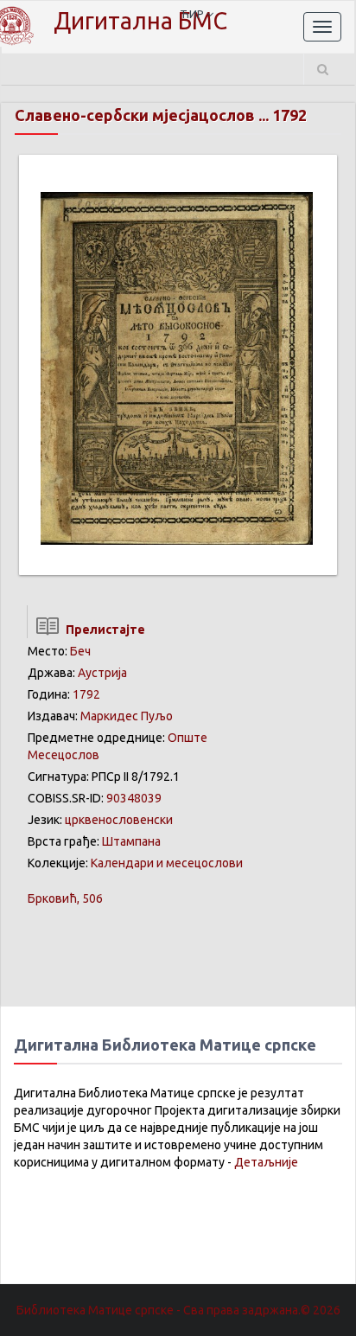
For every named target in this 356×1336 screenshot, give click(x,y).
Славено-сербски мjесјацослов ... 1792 (161, 115)
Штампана (131, 841)
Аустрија (102, 673)
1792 (86, 694)
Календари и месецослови (167, 863)
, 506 (65, 898)
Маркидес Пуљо (126, 716)
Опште (187, 738)
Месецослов (63, 755)
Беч (80, 651)
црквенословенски (119, 820)
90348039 (134, 798)
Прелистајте (102, 629)
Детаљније (266, 1162)
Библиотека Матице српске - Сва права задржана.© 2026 (178, 1310)
